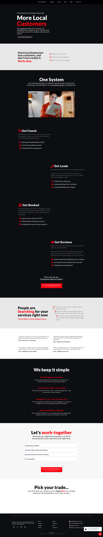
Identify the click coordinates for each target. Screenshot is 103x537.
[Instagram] (17, 527)
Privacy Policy (51, 532)
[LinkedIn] (21, 527)
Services (40, 523)
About (65, 2)
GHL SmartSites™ (42, 2)
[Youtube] (25, 527)
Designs (52, 2)
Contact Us (78, 2)
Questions (55, 523)
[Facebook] (14, 527)
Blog (71, 2)
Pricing (59, 2)
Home (39, 521)
